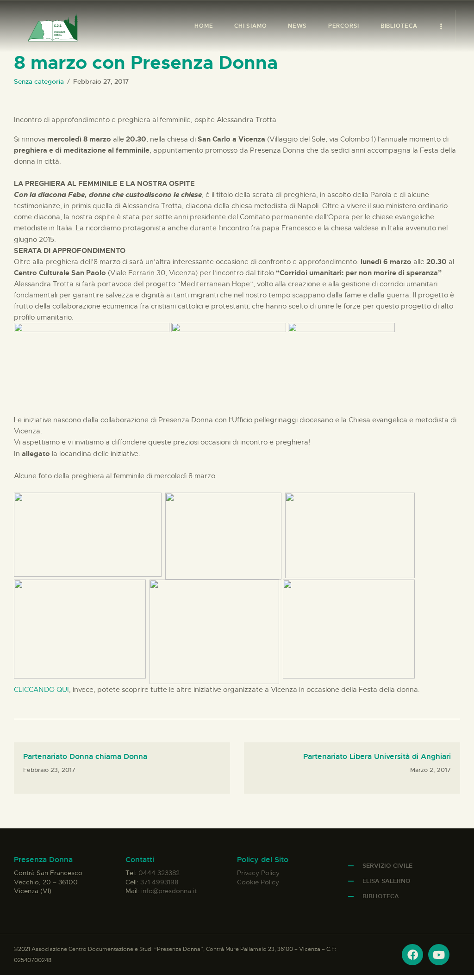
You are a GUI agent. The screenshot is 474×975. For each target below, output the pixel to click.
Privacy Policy (258, 873)
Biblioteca (380, 896)
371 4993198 (159, 882)
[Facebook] (412, 954)
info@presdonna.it (169, 891)
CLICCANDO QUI (41, 689)
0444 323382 (159, 873)
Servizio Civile (387, 866)
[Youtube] (438, 954)
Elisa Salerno (386, 881)
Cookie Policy (258, 882)
